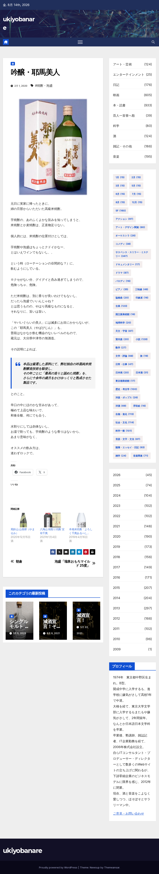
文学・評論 (124, 355)
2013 (116, 608)
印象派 (142, 297)
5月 (136, 185)
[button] (153, 42)
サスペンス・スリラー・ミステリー (132, 254)
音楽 (116, 156)
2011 (116, 629)
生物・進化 (125, 414)
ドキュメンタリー (128, 264)
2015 (116, 588)
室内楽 (122, 339)
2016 (116, 577)
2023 (116, 506)
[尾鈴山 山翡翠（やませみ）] (23, 520)
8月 (120, 202)
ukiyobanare (22, 851)
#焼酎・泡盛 (44, 85)
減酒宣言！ (83, 617)
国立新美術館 (125, 314)
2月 (136, 177)
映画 (116, 95)
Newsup (95, 867)
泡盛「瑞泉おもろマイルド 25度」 (72, 563)
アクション (124, 218)
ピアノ (122, 289)
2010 (116, 639)
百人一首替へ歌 (124, 115)
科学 (116, 126)
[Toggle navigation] (80, 42)
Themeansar (111, 867)
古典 (121, 305)
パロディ (123, 281)
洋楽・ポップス (127, 397)
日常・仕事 (124, 364)
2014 (116, 598)
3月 (120, 185)
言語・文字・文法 (128, 439)
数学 (121, 347)
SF (121, 210)
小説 (142, 339)
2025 (116, 485)
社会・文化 (125, 422)
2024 (117, 495)
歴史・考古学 (126, 389)
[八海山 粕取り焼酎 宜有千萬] (52, 520)
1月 (120, 177)
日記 (116, 85)
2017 (116, 567)
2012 (116, 618)
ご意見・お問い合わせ (128, 813)
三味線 (141, 289)
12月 (137, 202)
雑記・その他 (122, 146)
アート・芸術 (122, 64)
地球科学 (123, 322)
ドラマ (122, 272)
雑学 (121, 455)
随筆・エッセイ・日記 (130, 447)
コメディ (123, 243)
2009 (117, 649)
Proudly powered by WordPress (58, 867)
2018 (116, 557)
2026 (117, 475)
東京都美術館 (125, 380)
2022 (116, 516)
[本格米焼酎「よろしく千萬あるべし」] (81, 520)
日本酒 (142, 372)
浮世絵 (139, 405)
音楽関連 (140, 455)
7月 (136, 193)
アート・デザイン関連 (130, 227)
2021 (116, 526)
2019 (116, 547)
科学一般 (124, 430)
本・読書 (119, 105)
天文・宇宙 (124, 330)
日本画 (122, 372)
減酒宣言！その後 (52, 626)
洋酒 (121, 405)
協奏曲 (122, 297)
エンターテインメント (128, 74)
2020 (117, 536)
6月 (120, 193)
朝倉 (19, 561)
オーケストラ (126, 235)
